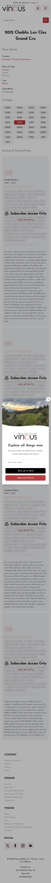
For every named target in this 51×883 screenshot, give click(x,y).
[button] (48, 399)
